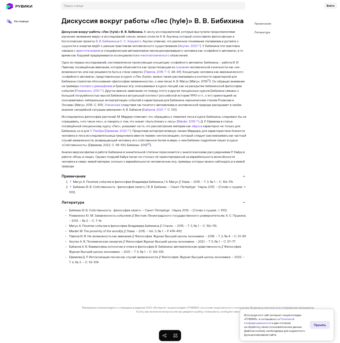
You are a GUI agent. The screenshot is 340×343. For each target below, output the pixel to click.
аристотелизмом (88, 50)
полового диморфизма (96, 86)
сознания (182, 67)
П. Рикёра (97, 131)
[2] (148, 143)
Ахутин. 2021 (188, 46)
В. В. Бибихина (106, 41)
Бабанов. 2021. (153, 109)
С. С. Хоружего (130, 41)
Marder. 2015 (186, 121)
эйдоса (197, 126)
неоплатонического (155, 55)
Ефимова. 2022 (116, 131)
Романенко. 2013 (88, 91)
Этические (112, 105)
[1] (208, 80)
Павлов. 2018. (154, 72)
